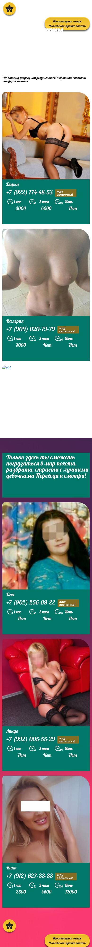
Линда (12, 731)
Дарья (12, 184)
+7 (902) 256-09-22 (40, 603)
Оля (10, 594)
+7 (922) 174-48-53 (39, 193)
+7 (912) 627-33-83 (39, 876)
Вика (11, 868)
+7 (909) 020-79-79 (40, 329)
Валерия (15, 321)
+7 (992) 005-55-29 (40, 739)
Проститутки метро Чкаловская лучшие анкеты (67, 940)
